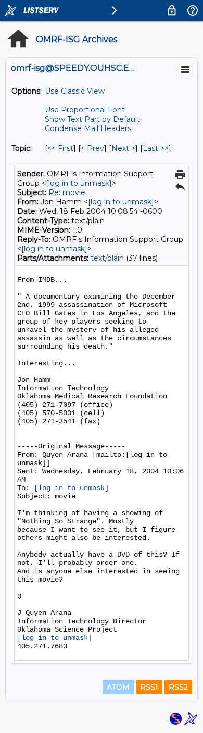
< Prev (92, 148)
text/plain (107, 258)
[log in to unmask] (79, 183)
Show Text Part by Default (92, 119)
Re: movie (66, 192)
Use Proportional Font (85, 109)
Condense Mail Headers (88, 128)
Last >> (156, 148)
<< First (60, 148)
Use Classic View (75, 91)
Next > (123, 148)
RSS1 (149, 687)
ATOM (118, 687)
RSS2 (178, 687)
